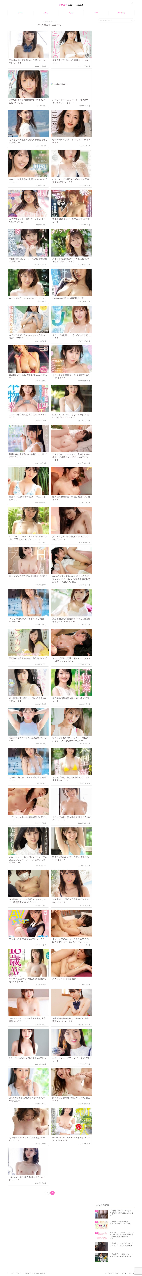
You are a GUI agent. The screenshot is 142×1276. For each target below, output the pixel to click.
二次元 (71, 13)
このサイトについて (16, 1273)
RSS (96, 13)
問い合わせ (121, 13)
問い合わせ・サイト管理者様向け (35, 1273)
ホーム (20, 13)
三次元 (45, 13)
